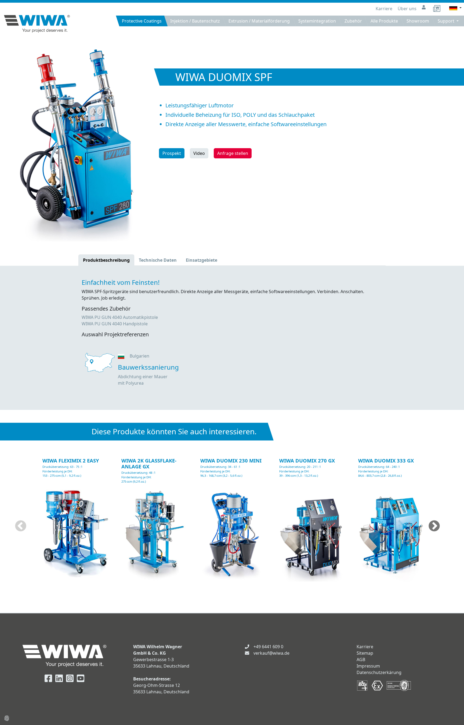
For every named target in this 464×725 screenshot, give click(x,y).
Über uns (408, 9)
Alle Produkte (384, 21)
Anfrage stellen (232, 153)
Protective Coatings (142, 21)
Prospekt (171, 153)
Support (446, 21)
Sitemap (365, 653)
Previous (20, 526)
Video (199, 153)
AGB (361, 659)
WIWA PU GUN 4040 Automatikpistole (120, 317)
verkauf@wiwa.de (271, 653)
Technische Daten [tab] (158, 260)
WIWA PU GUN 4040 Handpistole (115, 324)
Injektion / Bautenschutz (195, 21)
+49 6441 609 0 (268, 647)
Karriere (384, 9)
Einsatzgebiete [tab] (201, 260)
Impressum (368, 666)
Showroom (418, 21)
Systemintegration (317, 21)
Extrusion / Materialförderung (259, 21)
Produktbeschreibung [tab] (106, 260)
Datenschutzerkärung (379, 672)
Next (434, 526)
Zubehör (353, 21)
